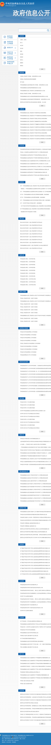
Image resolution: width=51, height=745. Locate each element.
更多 (42, 69)
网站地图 (14, 742)
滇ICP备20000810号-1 (6, 737)
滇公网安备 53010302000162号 (20, 737)
